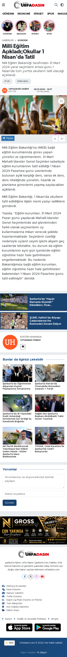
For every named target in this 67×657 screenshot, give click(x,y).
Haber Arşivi (12, 610)
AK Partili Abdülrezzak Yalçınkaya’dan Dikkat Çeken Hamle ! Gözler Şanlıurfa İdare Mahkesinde (15, 451)
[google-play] (48, 627)
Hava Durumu (13, 589)
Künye (8, 619)
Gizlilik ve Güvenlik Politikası (31, 619)
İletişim (55, 619)
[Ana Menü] (3, 5)
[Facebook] (24, 576)
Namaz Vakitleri (14, 593)
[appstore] (20, 627)
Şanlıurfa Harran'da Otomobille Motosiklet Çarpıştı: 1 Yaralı (47, 386)
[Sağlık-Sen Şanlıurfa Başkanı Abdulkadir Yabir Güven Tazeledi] (50, 403)
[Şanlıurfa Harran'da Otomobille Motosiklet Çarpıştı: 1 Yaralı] (50, 373)
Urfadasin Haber (30, 340)
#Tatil (7, 81)
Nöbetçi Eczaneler (16, 586)
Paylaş (9, 138)
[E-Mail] (22, 346)
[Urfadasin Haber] (10, 342)
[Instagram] (36, 576)
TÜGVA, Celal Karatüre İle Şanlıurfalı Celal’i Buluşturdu (49, 449)
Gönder (9, 502)
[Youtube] (42, 576)
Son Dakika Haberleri (17, 607)
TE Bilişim (41, 652)
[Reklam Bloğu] (33, 530)
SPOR (50, 13)
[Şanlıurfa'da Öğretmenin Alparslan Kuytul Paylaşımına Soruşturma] (17, 373)
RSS (10, 643)
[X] (30, 576)
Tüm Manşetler (14, 603)
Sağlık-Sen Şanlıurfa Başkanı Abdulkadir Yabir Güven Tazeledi (49, 416)
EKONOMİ (24, 13)
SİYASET (38, 13)
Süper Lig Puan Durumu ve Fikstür (24, 600)
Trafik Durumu (14, 596)
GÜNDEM (8, 13)
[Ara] (56, 5)
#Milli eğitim (22, 81)
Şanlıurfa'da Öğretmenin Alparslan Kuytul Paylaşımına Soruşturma (17, 386)
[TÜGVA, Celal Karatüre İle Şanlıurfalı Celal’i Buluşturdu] (50, 435)
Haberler (8, 40)
